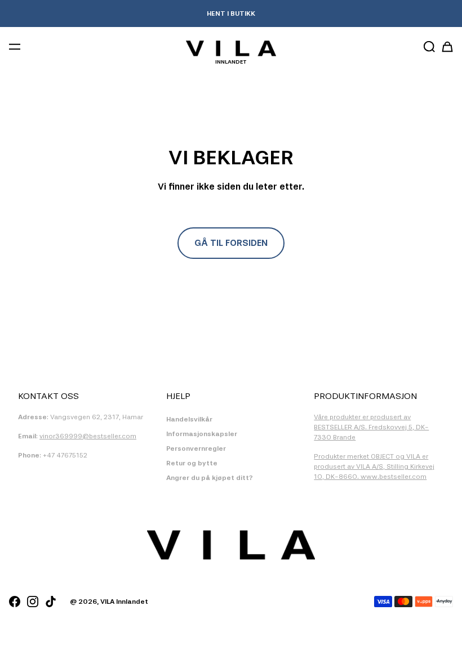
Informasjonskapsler (201, 434)
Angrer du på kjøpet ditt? (209, 478)
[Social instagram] (32, 601)
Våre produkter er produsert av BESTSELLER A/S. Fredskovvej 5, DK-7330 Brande (371, 427)
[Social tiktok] (50, 601)
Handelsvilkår (189, 419)
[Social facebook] (14, 601)
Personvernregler (196, 448)
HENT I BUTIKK (231, 13)
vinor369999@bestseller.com (87, 436)
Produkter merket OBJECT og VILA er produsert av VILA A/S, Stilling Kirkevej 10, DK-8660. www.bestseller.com (374, 466)
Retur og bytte (191, 463)
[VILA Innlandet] (231, 48)
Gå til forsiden (231, 242)
